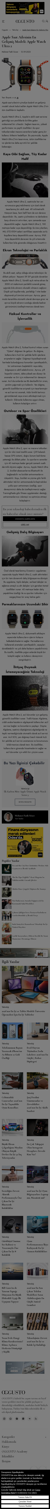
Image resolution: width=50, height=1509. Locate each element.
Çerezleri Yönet (25, 1501)
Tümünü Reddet (25, 1506)
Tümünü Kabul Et (25, 1497)
